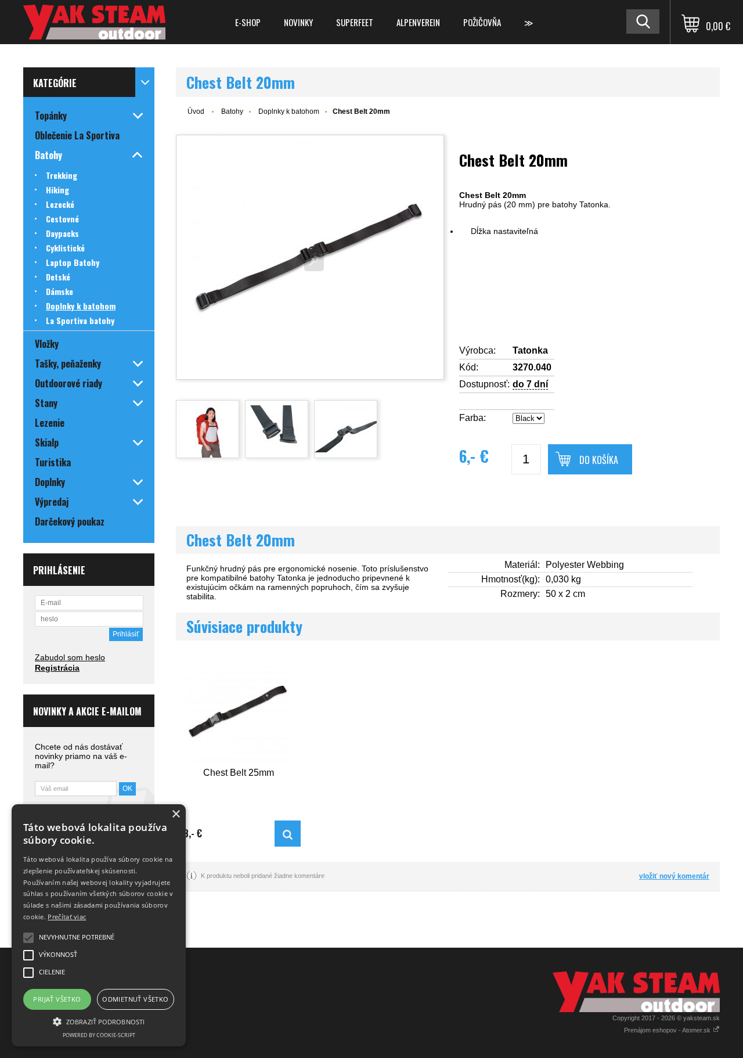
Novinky (298, 22)
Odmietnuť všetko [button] (135, 999)
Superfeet (354, 22)
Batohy (232, 111)
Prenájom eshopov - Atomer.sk (668, 1030)
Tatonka (530, 350)
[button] (98, 1021)
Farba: (472, 418)
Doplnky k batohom (288, 111)
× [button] (175, 814)
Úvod (195, 111)
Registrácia (57, 667)
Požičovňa (482, 22)
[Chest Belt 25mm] (238, 711)
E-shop (248, 22)
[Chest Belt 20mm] (310, 257)
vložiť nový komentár (674, 876)
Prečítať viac (67, 916)
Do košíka (598, 460)
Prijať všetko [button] (57, 999)
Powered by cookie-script (99, 1035)
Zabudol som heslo (70, 657)
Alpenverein (418, 22)
